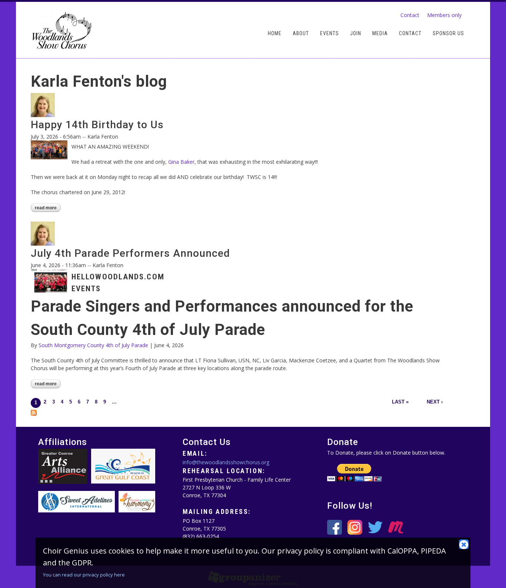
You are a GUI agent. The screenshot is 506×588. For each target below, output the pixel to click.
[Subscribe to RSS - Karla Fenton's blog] (34, 411)
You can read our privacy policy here (84, 574)
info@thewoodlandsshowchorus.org (226, 462)
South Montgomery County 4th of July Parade (93, 345)
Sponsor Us (448, 33)
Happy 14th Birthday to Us (97, 125)
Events (329, 33)
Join (355, 33)
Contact (409, 15)
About (301, 33)
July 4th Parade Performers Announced (130, 253)
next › (435, 402)
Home (275, 33)
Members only (444, 15)
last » (400, 402)
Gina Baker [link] (181, 161)
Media (380, 33)
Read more (48, 208)
